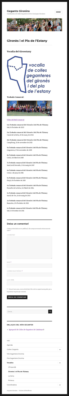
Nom (9, 262)
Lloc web (10, 280)
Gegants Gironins (18, 11)
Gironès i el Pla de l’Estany (18, 371)
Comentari (11, 235)
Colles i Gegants (12, 349)
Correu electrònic (15, 271)
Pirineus (11, 380)
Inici (8, 340)
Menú (58, 12)
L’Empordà (12, 367)
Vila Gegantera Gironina (15, 354)
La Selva (11, 376)
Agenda (10, 345)
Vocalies (10, 363)
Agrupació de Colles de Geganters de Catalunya (26, 329)
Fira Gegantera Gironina (15, 358)
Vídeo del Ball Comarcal (15, 120)
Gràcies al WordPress (25, 390)
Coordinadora (12, 385)
